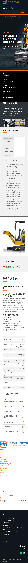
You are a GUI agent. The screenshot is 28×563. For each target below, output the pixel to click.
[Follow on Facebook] (3, 542)
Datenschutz (21, 546)
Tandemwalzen (4, 467)
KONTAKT (3, 472)
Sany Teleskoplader (6, 463)
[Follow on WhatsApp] (21, 553)
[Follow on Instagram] (6, 542)
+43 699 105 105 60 (10, 9)
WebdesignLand (12, 559)
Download (9, 268)
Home (4, 16)
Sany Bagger (3, 459)
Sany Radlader (4, 461)
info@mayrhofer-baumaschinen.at (15, 7)
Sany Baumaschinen (12, 16)
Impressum (22, 545)
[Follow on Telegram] (24, 553)
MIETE (1, 470)
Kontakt (23, 548)
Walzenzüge (3, 468)
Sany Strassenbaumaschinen (8, 465)
